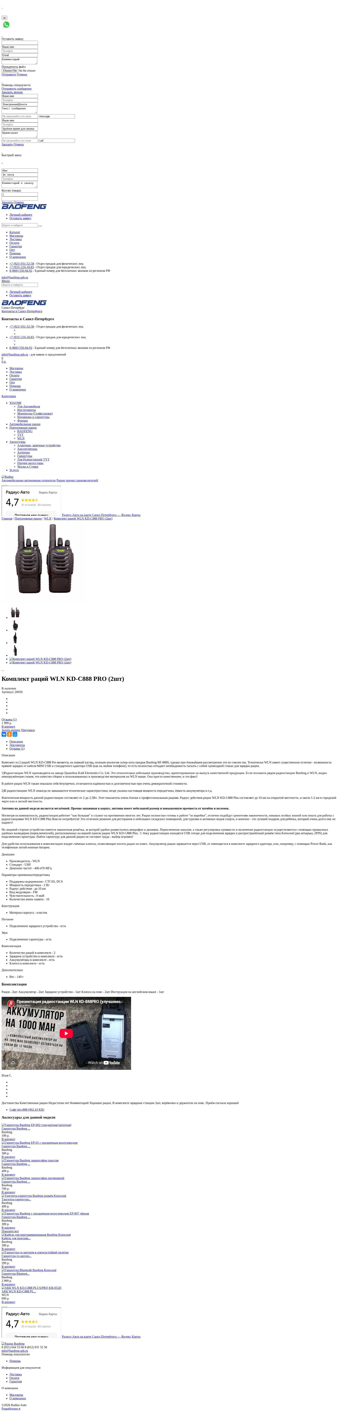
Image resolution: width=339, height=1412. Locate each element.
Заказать (7, 144)
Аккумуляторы (27, 449)
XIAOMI (15, 403)
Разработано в (11, 1408)
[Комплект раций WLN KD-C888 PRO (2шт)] (45, 602)
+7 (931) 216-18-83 (21, 267)
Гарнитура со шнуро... (16, 1256)
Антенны (23, 452)
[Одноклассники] (9, 734)
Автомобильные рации (24, 424)
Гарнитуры (24, 456)
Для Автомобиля (28, 406)
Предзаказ (28, 730)
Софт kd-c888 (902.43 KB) (26, 1109)
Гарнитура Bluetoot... (15, 1273)
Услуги (14, 470)
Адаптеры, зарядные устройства (38, 445)
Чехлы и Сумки (27, 466)
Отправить (9, 74)
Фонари (22, 420)
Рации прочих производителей (77, 480)
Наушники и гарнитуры (33, 417)
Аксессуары (17, 441)
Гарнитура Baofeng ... (16, 1128)
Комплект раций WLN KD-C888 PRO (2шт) (83, 518)
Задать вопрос (11, 730)
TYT (20, 434)
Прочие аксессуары (30, 463)
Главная (7, 518)
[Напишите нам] (6, 28)
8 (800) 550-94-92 (20, 270)
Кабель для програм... (16, 1238)
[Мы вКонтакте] (3, 484)
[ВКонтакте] (4, 734)
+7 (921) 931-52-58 (21, 263)
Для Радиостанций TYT (33, 459)
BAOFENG (25, 431)
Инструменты (26, 410)
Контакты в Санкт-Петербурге (22, 311)
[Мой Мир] (15, 734)
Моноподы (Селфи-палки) (35, 413)
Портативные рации (23, 427)
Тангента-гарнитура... (16, 1199)
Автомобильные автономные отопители (29, 480)
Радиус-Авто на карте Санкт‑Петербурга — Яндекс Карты (101, 515)
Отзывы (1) (9, 719)
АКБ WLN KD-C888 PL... (19, 1291)
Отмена (22, 74)
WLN (21, 438)
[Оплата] (6, 484)
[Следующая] (3, 669)
